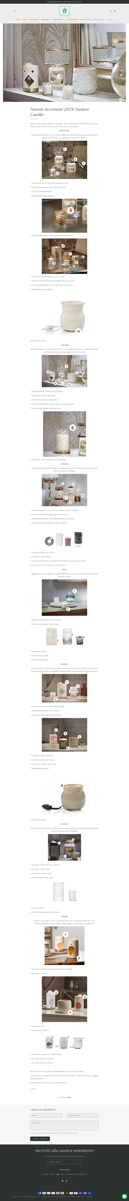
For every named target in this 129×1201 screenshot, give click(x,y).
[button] (15, 11)
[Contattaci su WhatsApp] (124, 1196)
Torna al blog (66, 1097)
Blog (58, 1174)
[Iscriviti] (79, 1162)
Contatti (52, 1174)
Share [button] (34, 1089)
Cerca (63, 1174)
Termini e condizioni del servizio (76, 1174)
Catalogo (45, 1174)
